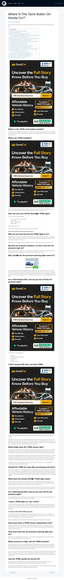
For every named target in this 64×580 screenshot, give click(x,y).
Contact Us (60, 3)
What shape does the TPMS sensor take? (18, 44)
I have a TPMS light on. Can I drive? (17, 50)
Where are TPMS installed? (15, 32)
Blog (19, 3)
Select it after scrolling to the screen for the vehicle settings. (26, 35)
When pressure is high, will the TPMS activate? (20, 56)
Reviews (10, 3)
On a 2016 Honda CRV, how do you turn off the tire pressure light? (23, 41)
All (23, 3)
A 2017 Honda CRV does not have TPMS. (18, 42)
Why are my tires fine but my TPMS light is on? (19, 37)
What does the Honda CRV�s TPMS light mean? (20, 47)
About (56, 3)
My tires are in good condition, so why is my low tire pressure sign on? (24, 38)
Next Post (52, 572)
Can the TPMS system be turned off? (18, 57)
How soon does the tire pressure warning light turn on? (21, 54)
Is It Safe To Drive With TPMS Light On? (20, 51)
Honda (9, 21)
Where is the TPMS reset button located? (18, 31)
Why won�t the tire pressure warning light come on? (21, 39)
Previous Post (13, 572)
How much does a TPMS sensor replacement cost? (21, 53)
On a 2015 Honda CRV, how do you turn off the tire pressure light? (24, 48)
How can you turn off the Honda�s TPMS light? (20, 34)
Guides (15, 3)
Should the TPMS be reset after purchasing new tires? (21, 45)
